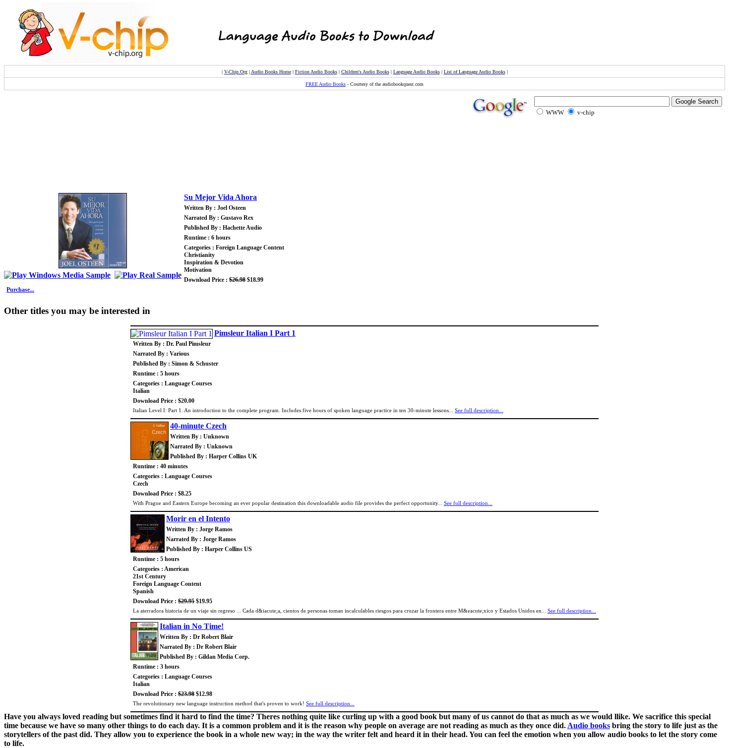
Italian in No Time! (192, 626)
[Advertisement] (188, 160)
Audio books (588, 725)
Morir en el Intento (198, 518)
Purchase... (20, 289)
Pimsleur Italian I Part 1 (255, 333)
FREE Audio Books (325, 84)
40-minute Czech (198, 426)
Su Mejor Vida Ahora (220, 197)
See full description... (479, 410)
